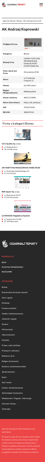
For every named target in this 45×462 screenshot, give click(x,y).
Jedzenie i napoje (9, 319)
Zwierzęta (6, 409)
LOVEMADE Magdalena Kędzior (16, 215)
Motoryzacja (7, 329)
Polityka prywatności (12, 267)
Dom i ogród (7, 297)
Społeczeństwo (8, 372)
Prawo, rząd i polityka (11, 345)
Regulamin (7, 272)
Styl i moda (6, 382)
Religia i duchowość (10, 361)
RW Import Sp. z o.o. (11, 191)
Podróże (5, 340)
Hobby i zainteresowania (12, 313)
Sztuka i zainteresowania (12, 388)
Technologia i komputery (12, 393)
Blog (4, 262)
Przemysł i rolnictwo (10, 350)
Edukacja (5, 303)
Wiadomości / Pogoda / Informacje (16, 398)
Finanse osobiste (9, 308)
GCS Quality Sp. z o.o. (11, 143)
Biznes (26, 54)
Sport (4, 377)
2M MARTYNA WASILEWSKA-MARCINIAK (21, 167)
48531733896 (30, 97)
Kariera (5, 324)
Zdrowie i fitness (9, 403)
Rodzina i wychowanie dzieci (14, 366)
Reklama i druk (8, 356)
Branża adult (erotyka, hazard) (15, 292)
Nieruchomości (8, 335)
